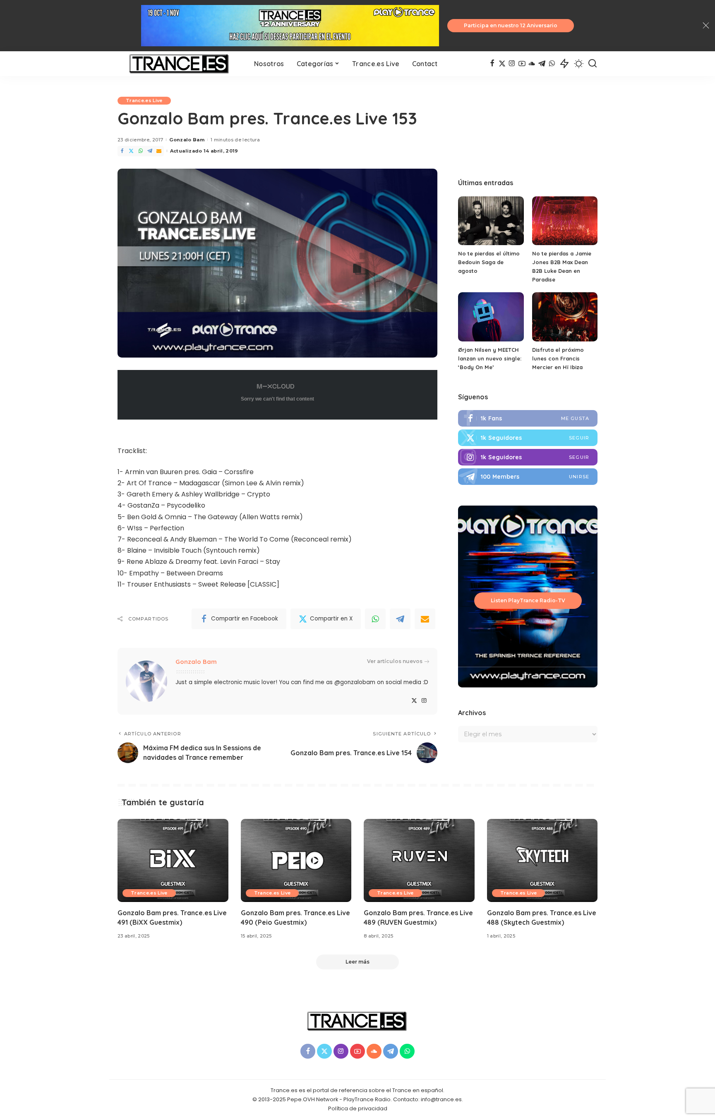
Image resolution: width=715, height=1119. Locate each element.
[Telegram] (541, 63)
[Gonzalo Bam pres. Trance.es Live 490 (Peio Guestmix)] (296, 860)
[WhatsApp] (551, 63)
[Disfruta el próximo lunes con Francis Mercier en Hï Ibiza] (564, 316)
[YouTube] (521, 63)
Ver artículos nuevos (394, 661)
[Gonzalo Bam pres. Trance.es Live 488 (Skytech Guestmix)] (542, 860)
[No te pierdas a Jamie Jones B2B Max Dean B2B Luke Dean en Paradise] (564, 221)
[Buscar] (592, 63)
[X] (502, 63)
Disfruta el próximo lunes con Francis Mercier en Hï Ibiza (558, 358)
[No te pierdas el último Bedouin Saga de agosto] (490, 221)
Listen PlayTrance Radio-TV (528, 600)
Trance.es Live (144, 100)
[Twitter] (131, 151)
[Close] (706, 25)
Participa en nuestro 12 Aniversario (510, 25)
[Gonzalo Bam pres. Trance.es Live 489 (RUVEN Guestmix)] (419, 860)
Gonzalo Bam (186, 140)
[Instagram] (512, 63)
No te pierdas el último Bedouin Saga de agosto (489, 262)
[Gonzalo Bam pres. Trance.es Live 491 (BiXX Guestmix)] (173, 860)
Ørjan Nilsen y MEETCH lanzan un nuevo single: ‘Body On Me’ (489, 358)
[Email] (158, 151)
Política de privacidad (357, 1108)
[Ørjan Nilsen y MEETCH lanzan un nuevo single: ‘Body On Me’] (490, 316)
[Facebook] (492, 63)
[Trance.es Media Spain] (180, 63)
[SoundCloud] (531, 63)
